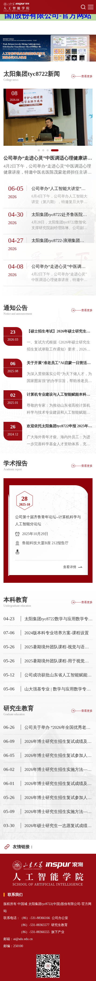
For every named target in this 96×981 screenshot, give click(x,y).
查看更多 (87, 76)
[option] (48, 48)
